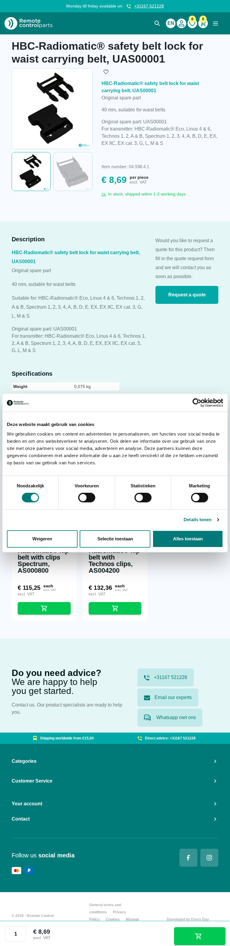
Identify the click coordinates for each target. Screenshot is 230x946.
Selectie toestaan (115, 538)
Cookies (113, 919)
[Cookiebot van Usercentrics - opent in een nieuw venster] (197, 402)
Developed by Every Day (188, 919)
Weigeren (42, 538)
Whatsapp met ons (175, 717)
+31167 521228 (149, 6)
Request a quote (187, 294)
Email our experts (173, 697)
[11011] (200, 936)
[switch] (86, 497)
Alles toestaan (188, 538)
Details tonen (197, 519)
